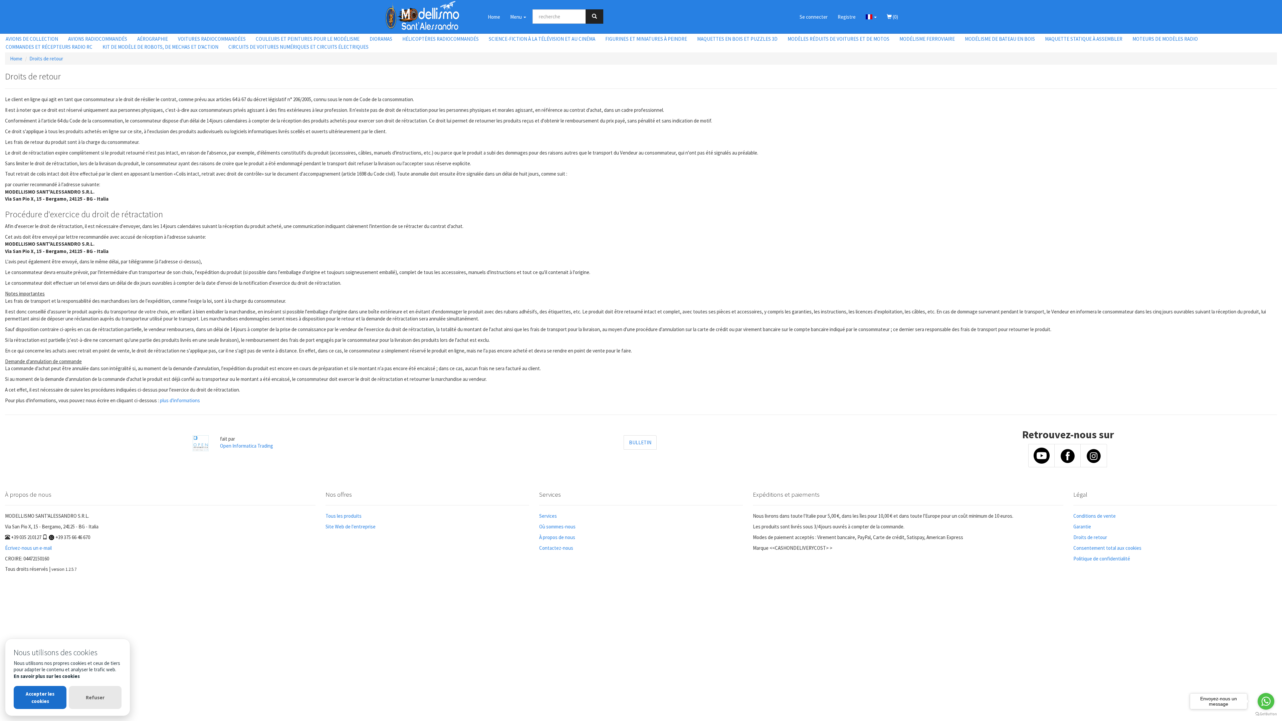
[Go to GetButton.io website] (1266, 714)
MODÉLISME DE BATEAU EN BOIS (1000, 39)
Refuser (95, 697)
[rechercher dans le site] (594, 16)
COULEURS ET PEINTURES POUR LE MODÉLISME (308, 39)
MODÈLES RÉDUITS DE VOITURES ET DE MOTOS (838, 39)
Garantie (1082, 526)
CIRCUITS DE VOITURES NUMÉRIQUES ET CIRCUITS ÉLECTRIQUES (298, 47)
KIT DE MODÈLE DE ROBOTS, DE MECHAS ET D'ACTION (160, 47)
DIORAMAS (381, 39)
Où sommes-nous (557, 526)
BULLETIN (640, 442)
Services (548, 516)
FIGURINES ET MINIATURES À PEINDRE (646, 39)
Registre (847, 17)
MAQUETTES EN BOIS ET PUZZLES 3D (737, 39)
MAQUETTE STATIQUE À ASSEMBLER (1083, 39)
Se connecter (814, 17)
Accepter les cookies (40, 697)
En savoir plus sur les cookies (47, 676)
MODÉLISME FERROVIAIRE (927, 39)
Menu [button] (516, 17)
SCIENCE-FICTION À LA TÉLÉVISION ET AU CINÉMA (542, 39)
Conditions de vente (1094, 516)
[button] (871, 16)
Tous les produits (344, 516)
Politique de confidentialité (1101, 558)
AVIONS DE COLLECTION (32, 39)
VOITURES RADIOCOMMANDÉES (212, 39)
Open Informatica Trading (246, 446)
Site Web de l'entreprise (351, 526)
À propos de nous (557, 537)
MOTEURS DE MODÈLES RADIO (1165, 39)
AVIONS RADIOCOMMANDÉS (97, 39)
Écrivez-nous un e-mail (28, 548)
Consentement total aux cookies (1107, 548)
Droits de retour (46, 58)
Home (494, 17)
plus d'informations (180, 400)
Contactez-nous (556, 548)
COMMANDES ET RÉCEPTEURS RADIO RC (49, 47)
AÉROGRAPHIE (152, 39)
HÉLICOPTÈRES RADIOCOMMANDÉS (440, 39)
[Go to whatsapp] (1266, 701)
